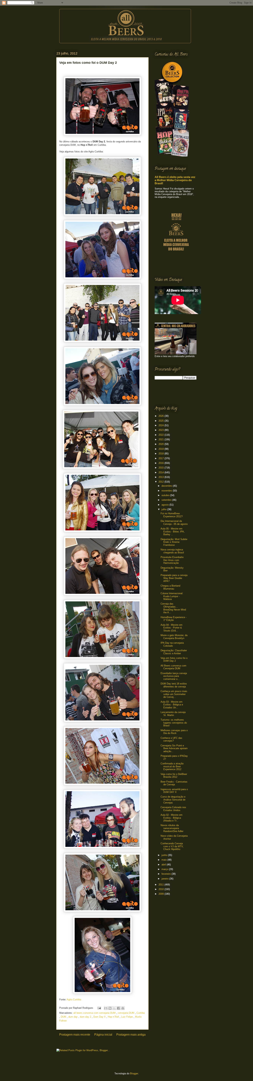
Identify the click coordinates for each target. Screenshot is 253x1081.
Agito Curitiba (74, 999)
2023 (161, 430)
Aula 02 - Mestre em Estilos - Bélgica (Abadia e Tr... (171, 817)
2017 (161, 458)
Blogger (134, 1073)
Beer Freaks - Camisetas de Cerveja (174, 783)
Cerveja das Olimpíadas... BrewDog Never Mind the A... (173, 608)
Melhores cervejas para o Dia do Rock (174, 732)
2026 (161, 416)
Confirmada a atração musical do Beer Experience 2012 (172, 766)
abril (164, 864)
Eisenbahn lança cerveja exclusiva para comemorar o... (174, 676)
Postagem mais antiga (131, 1034)
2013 (161, 477)
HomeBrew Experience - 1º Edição (174, 619)
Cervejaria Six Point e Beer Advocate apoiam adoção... (174, 748)
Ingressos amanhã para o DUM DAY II (174, 791)
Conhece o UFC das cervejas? (171, 739)
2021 (161, 439)
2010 (161, 889)
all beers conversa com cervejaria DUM (94, 1012)
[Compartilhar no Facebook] (118, 1008)
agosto (165, 504)
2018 (161, 453)
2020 (161, 444)
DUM (64, 1016)
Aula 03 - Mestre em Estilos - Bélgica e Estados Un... (172, 704)
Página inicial (103, 1034)
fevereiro (167, 873)
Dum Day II (99, 1016)
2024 (161, 425)
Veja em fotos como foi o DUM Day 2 (174, 659)
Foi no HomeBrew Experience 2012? (172, 515)
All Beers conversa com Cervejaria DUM (173, 667)
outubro (166, 495)
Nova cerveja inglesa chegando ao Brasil (172, 551)
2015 (161, 467)
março (165, 869)
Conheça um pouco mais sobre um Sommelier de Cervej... (174, 694)
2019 (161, 449)
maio (164, 859)
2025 (161, 420)
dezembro (167, 485)
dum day (73, 1016)
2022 (161, 434)
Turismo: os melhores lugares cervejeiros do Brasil (174, 722)
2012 (161, 481)
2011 (161, 884)
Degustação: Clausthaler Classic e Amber (174, 652)
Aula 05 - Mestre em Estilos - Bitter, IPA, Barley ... (173, 531)
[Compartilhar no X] (114, 1008)
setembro (167, 500)
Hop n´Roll (114, 1016)
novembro (167, 490)
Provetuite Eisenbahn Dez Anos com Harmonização (172, 560)
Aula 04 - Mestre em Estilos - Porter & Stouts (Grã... (171, 627)
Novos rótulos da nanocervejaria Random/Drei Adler (172, 828)
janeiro (165, 878)
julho (164, 509)
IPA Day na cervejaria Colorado (172, 644)
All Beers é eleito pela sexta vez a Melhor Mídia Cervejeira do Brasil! (175, 180)
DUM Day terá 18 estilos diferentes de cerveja (174, 685)
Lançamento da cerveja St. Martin (173, 714)
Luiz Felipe (127, 1016)
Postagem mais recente (74, 1034)
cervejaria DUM (126, 1012)
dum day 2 (86, 1016)
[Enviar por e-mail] (106, 1008)
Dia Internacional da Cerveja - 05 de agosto (174, 522)
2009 (161, 893)
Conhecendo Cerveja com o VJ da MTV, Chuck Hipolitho (172, 846)
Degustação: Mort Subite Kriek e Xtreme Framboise (174, 542)
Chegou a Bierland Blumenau (170, 587)
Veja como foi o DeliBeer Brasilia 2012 (174, 775)
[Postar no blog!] (110, 1008)
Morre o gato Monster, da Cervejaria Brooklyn (174, 637)
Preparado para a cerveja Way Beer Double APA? (174, 578)
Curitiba (141, 1012)
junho (165, 855)
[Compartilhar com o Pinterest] (123, 1008)
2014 (161, 472)
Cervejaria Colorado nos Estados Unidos (173, 809)
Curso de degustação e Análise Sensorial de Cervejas (173, 799)
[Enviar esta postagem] (99, 1007)
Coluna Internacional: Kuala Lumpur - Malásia (172, 596)
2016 (161, 463)
